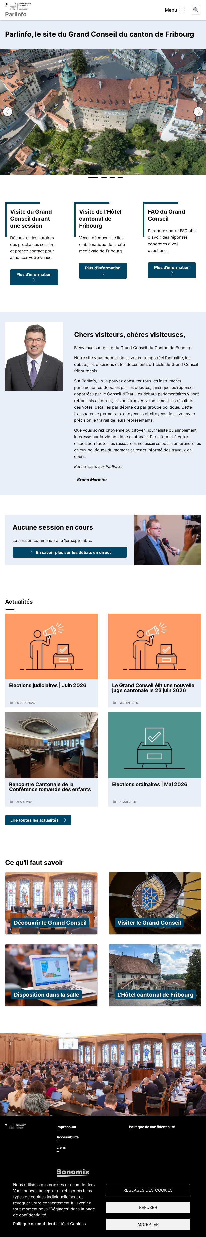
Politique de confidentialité (152, 1127)
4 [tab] (120, 177)
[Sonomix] (74, 1173)
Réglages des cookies (148, 1190)
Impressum (66, 1127)
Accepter (148, 1224)
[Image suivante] (198, 112)
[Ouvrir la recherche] (196, 10)
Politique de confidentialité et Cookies (49, 1223)
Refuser (148, 1207)
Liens (61, 1147)
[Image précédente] (8, 112)
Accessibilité (68, 1137)
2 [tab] (104, 177)
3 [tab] (112, 177)
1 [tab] (93, 177)
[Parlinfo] (18, 6)
